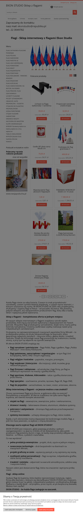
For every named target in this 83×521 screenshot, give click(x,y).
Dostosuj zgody (31, 509)
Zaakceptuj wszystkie (46, 509)
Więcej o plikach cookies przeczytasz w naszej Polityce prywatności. (23, 505)
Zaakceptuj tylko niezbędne (14, 509)
